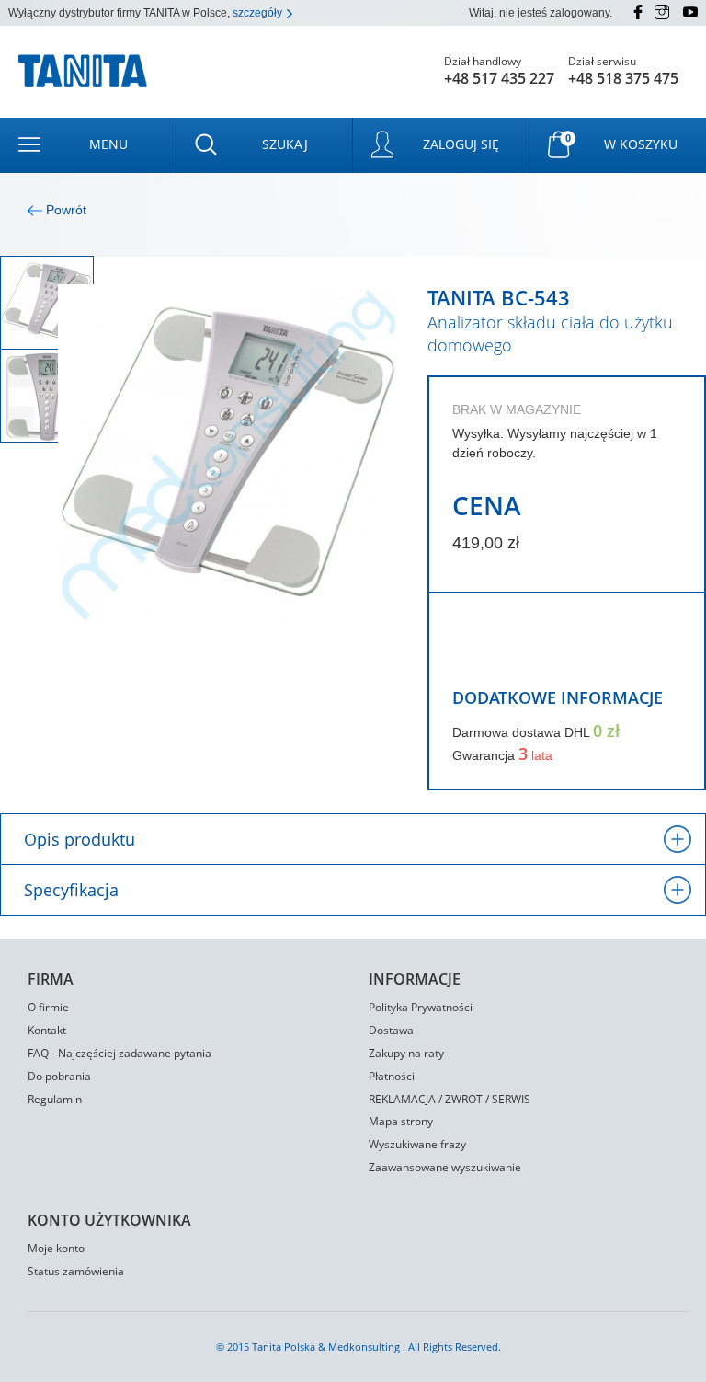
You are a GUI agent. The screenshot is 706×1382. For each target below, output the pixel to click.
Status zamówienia (76, 1271)
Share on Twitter (497, 651)
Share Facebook (464, 651)
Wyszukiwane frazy (417, 1144)
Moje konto (56, 1248)
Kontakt (47, 1030)
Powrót (64, 209)
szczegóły (259, 12)
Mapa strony (401, 1121)
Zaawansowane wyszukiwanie (445, 1167)
